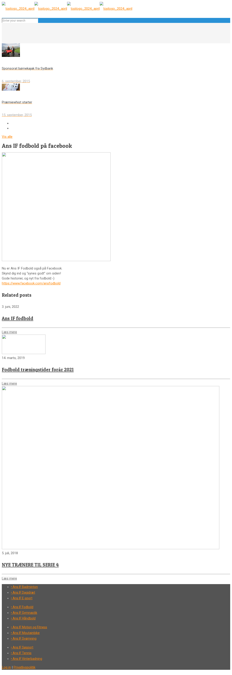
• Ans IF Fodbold (22, 607)
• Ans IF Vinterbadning (26, 658)
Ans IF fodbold (17, 318)
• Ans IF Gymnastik (24, 612)
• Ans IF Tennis (21, 653)
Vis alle (7, 137)
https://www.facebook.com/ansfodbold (31, 283)
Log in (6, 667)
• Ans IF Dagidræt (23, 592)
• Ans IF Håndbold (23, 618)
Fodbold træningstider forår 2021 (38, 369)
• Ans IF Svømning (23, 638)
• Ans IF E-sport (21, 598)
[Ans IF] (67, 8)
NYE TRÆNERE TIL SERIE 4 (30, 565)
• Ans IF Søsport (22, 647)
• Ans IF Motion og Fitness (29, 627)
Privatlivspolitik (24, 667)
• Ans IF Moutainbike (25, 633)
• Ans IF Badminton (24, 587)
